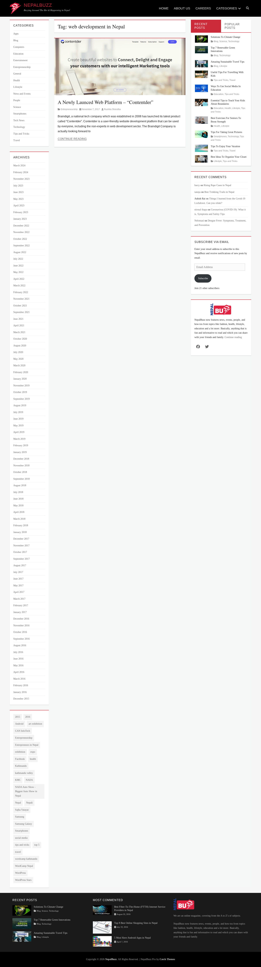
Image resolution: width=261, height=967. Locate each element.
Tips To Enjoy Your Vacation (225, 146)
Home (163, 8)
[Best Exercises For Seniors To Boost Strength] (201, 119)
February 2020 (20, 372)
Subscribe (203, 278)
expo (32, 752)
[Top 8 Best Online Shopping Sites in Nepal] (102, 927)
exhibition (20, 752)
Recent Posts (201, 26)
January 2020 (20, 378)
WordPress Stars (23, 880)
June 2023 (18, 192)
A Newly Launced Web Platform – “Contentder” (105, 102)
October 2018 (20, 472)
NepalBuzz (38, 5)
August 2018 (19, 485)
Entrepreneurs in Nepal (26, 745)
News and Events (22, 93)
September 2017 (21, 559)
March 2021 (19, 332)
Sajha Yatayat (22, 809)
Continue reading (233, 337)
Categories (226, 8)
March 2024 (19, 165)
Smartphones (19, 113)
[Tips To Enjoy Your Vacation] (201, 148)
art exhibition (35, 723)
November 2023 (21, 179)
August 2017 (19, 565)
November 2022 (21, 232)
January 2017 (20, 612)
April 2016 (18, 672)
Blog (15, 40)
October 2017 (20, 552)
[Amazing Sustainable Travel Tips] (201, 63)
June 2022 (18, 265)
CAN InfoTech (22, 731)
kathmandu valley (24, 773)
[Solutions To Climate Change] (201, 38)
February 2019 (20, 445)
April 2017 (18, 592)
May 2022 (18, 272)
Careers (203, 8)
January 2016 (20, 692)
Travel (16, 140)
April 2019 (18, 432)
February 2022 (20, 292)
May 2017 (18, 585)
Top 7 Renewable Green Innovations (52, 919)
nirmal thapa (200, 209)
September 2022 (21, 245)
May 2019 (18, 425)
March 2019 (19, 439)
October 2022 (20, 239)
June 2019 (18, 418)
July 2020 (18, 352)
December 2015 (21, 698)
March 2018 (19, 519)
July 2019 (18, 412)
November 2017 (21, 545)
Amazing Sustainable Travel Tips (227, 61)
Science (17, 107)
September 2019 (21, 399)
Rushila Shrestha (112, 109)
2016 (27, 717)
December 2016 (21, 618)
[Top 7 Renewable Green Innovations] (201, 49)
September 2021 (21, 312)
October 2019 (20, 392)
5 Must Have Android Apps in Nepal (132, 937)
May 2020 (18, 359)
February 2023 (20, 212)
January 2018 (20, 532)
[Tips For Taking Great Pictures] (201, 133)
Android (19, 723)
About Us (182, 8)
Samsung (19, 816)
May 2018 (18, 505)
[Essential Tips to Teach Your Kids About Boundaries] (201, 102)
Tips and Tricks (21, 133)
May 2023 (18, 199)
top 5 (36, 844)
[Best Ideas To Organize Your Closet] (201, 158)
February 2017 (20, 605)
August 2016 (19, 645)
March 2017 (19, 599)
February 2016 (20, 685)
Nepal (18, 802)
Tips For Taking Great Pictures (226, 132)
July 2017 (18, 572)
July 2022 (18, 259)
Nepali (29, 802)
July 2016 (18, 652)
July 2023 (18, 185)
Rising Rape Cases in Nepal (217, 185)
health (33, 759)
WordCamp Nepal (24, 866)
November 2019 (21, 385)
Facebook (20, 759)
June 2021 (18, 319)
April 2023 (18, 205)
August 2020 (19, 345)
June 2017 (18, 578)
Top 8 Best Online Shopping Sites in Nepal (135, 923)
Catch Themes (167, 959)
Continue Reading (72, 138)
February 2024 (20, 172)
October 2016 (20, 632)
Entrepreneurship (69, 109)
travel (18, 852)
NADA (29, 780)
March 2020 (19, 365)
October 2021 (20, 305)
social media (21, 838)
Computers (18, 47)
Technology (19, 127)
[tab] (206, 26)
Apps (15, 33)
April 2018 (18, 512)
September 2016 (21, 638)
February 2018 (20, 525)
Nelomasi (199, 220)
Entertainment (20, 60)
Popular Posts (232, 26)
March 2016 (19, 678)
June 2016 (18, 658)
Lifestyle (17, 87)
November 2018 (21, 465)
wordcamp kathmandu (26, 859)
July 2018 (18, 492)
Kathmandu (21, 766)
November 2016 (21, 625)
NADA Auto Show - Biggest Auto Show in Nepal (26, 791)
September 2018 (21, 479)
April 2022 (18, 279)
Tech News (18, 120)
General (17, 73)
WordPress (20, 873)
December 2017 (21, 538)
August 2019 (19, 405)
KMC (18, 780)
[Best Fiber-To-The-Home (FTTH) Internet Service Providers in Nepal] (102, 910)
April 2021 (18, 325)
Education (18, 53)
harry (197, 185)
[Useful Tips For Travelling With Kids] (201, 74)
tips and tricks (22, 844)
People (16, 100)
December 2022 (21, 225)
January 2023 (20, 219)
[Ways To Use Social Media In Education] (201, 88)
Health (16, 80)
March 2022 (19, 285)
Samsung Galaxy (23, 824)
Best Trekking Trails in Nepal (219, 192)
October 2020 (20, 338)
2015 (17, 717)
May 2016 (18, 665)
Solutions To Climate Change (225, 37)
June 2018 (18, 498)
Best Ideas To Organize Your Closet (228, 157)
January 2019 (20, 452)
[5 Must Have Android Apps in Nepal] (102, 941)
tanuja (197, 192)
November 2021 (21, 299)
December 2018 (21, 458)
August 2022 (19, 252)
